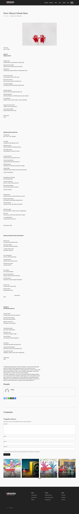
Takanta (11, 507)
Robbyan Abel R (11, 469)
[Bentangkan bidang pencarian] (71, 3)
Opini (47, 469)
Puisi (21, 16)
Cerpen (6, 469)
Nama (4, 436)
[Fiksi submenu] (57, 2)
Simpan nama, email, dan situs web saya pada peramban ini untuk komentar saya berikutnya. (22, 451)
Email (4, 441)
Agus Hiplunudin (44, 468)
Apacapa (50, 468)
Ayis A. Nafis (16, 16)
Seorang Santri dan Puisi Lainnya (29, 474)
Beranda (46, 2)
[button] (38, 478)
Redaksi (12, 389)
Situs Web (5, 446)
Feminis (43, 469)
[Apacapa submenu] (53, 2)
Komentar (5, 423)
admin (12, 16)
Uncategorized (62, 469)
